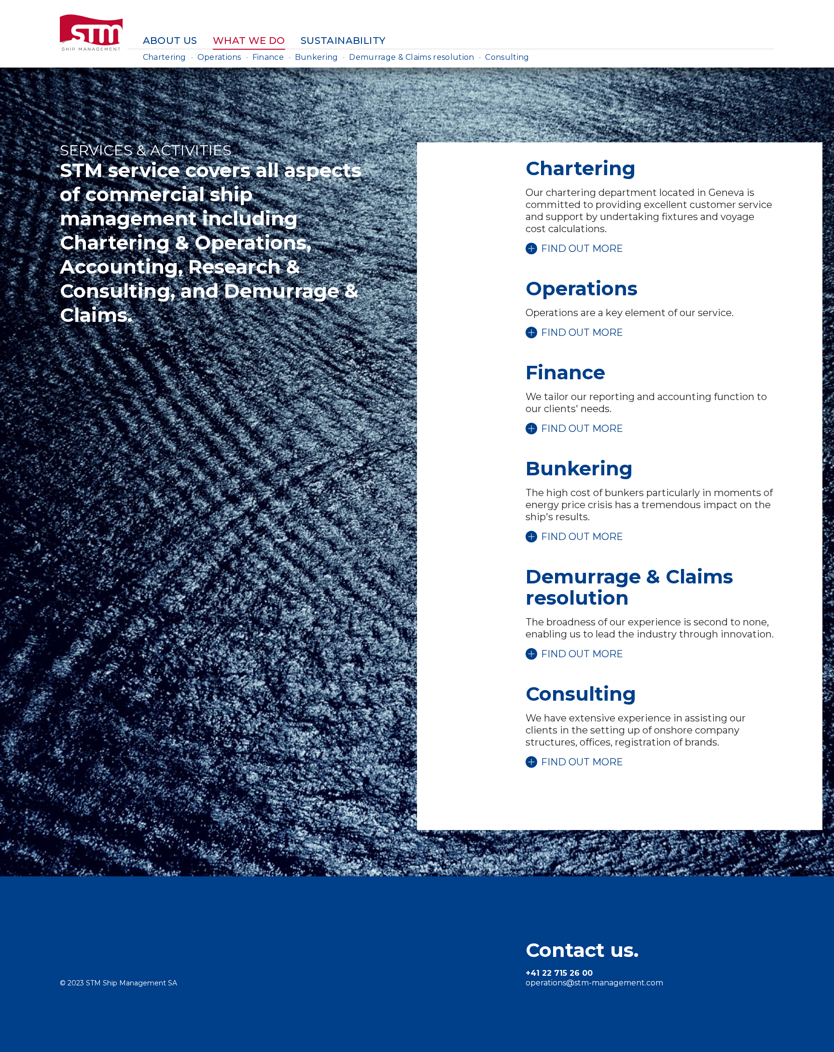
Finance (268, 57)
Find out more (582, 248)
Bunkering (316, 57)
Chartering (164, 57)
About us (170, 40)
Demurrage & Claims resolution (411, 57)
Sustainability (343, 40)
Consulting (507, 57)
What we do (249, 40)
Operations (219, 57)
